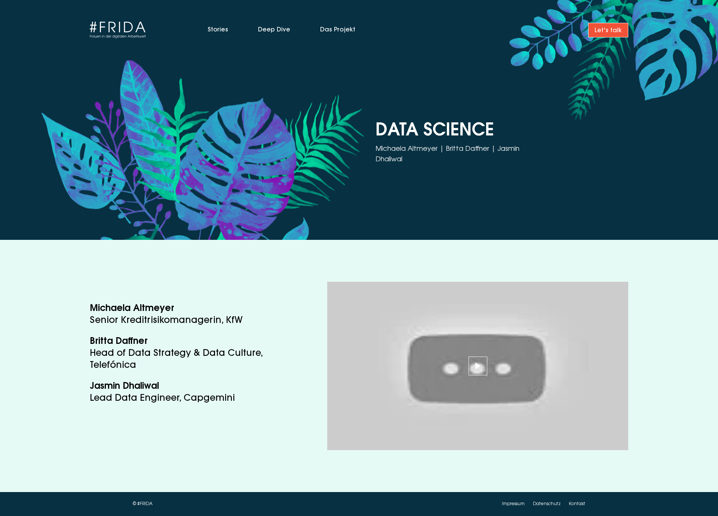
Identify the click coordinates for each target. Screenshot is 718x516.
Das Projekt (337, 30)
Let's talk (608, 31)
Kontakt (577, 504)
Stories (218, 30)
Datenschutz (547, 504)
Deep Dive (274, 30)
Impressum (514, 504)
